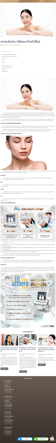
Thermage (53, 129)
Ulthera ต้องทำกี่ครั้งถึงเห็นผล (7, 65)
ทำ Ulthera (6, 113)
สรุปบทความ (3, 69)
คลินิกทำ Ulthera (25, 268)
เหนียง (3, 62)
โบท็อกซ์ (5, 130)
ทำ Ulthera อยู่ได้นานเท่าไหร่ (6, 67)
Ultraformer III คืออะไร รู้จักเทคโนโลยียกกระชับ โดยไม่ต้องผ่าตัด (27, 349)
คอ (2, 64)
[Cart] (54, 1)
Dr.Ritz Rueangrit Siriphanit (10, 354)
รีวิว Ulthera (49, 268)
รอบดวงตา (4, 58)
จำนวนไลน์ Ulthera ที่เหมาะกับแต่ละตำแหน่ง (9, 56)
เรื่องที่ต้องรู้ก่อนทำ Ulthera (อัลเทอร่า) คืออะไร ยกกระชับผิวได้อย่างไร (46, 349)
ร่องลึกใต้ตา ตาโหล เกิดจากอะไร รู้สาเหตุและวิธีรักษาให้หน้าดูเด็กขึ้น (9, 349)
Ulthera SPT (10, 242)
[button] (14, 1)
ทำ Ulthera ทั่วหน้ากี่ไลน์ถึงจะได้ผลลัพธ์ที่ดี (8, 54)
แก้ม (3, 60)
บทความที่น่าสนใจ (4, 71)
